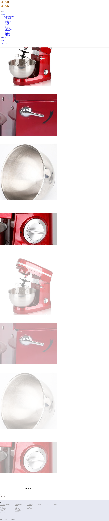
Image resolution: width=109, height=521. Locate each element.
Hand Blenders (8, 17)
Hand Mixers (7, 19)
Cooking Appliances (7, 23)
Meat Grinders (7, 22)
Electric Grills (7, 27)
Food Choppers (8, 21)
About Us (4, 37)
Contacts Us (4, 43)
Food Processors (8, 20)
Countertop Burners (8, 29)
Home (3, 11)
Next (3, 496)
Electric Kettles (7, 31)
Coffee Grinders (8, 34)
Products (4, 14)
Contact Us (55, 504)
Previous (3, 494)
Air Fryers (7, 24)
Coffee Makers (7, 33)
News (3, 40)
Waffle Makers (7, 26)
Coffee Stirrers (7, 35)
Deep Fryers (7, 30)
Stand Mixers (2, 507)
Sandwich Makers (8, 25)
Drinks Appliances (30, 504)
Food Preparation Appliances (9, 16)
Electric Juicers (8, 32)
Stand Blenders (8, 18)
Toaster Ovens (7, 28)
